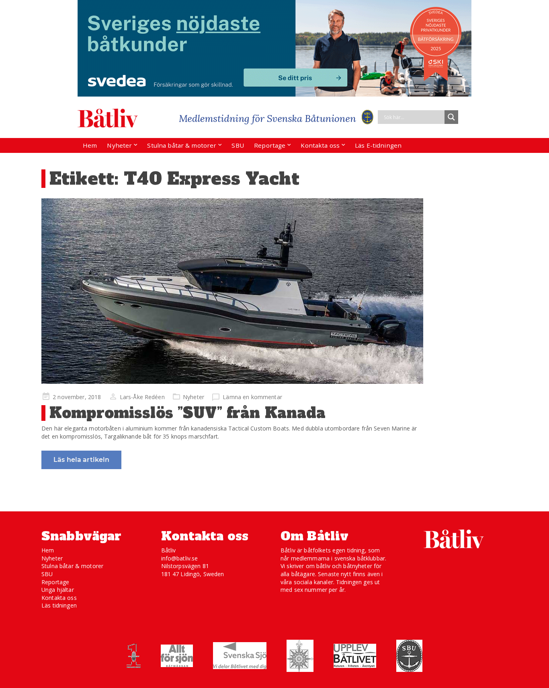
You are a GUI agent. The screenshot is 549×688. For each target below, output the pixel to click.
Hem (90, 145)
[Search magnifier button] (451, 117)
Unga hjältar (57, 589)
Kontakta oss (320, 145)
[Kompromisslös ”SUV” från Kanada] (232, 290)
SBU (237, 145)
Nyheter (119, 145)
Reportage (269, 145)
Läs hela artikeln (81, 459)
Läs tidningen (59, 605)
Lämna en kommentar (252, 397)
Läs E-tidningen (378, 145)
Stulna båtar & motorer (181, 145)
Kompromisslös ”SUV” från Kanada (187, 413)
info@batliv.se (179, 558)
